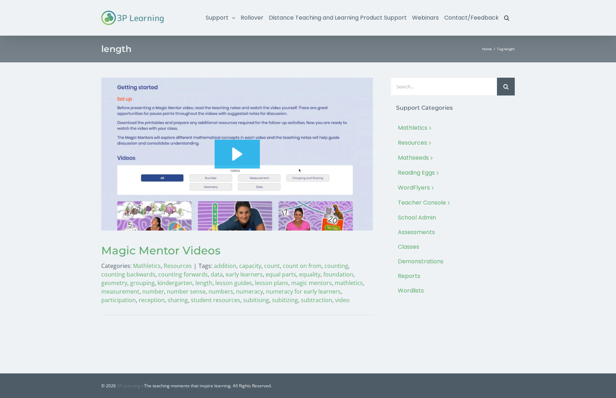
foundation (338, 274)
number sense (186, 291)
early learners (244, 274)
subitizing (285, 300)
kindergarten (175, 283)
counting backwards (128, 274)
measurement (120, 291)
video (342, 300)
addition (225, 266)
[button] (506, 18)
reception (152, 300)
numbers (221, 291)
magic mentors (311, 283)
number (153, 291)
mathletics (349, 283)
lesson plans (271, 283)
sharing (178, 300)
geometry (114, 283)
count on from (302, 266)
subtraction (316, 300)
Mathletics (147, 266)
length (203, 283)
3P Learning (128, 386)
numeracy (249, 291)
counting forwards (183, 274)
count (272, 266)
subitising (256, 300)
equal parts (281, 274)
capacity (250, 266)
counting (336, 266)
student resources (215, 300)
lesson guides (233, 283)
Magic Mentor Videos (161, 250)
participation (118, 300)
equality (309, 274)
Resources (178, 266)
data (217, 274)
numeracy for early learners (303, 291)
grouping (142, 283)
